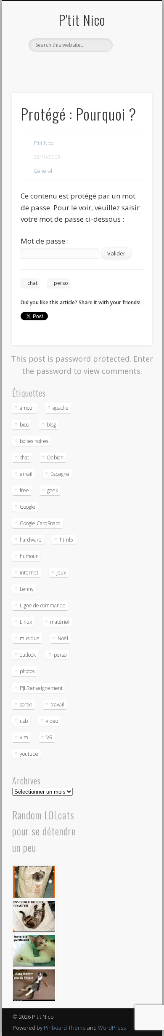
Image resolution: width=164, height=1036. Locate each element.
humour (29, 556)
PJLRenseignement (41, 688)
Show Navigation (131, 75)
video (52, 721)
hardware (31, 539)
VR (49, 737)
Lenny (27, 589)
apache (61, 407)
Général (43, 170)
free (24, 490)
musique (30, 638)
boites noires (34, 441)
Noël (63, 638)
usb (24, 721)
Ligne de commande (43, 605)
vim (24, 737)
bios (24, 424)
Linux (26, 621)
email (26, 474)
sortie (26, 704)
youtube (29, 753)
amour (27, 407)
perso (61, 283)
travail (57, 704)
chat (32, 283)
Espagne (59, 474)
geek (52, 490)
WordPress (112, 1027)
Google (27, 506)
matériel (59, 621)
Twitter (80, 66)
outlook (28, 654)
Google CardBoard (40, 523)
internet (29, 572)
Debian (55, 457)
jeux (61, 572)
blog (51, 424)
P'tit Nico (82, 20)
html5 (66, 539)
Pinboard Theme (65, 1027)
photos (27, 671)
